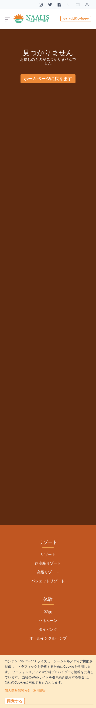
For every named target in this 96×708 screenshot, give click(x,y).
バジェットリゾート (48, 581)
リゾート (48, 554)
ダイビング (48, 629)
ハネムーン (48, 620)
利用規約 (39, 690)
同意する (15, 701)
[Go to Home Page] (31, 18)
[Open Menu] (9, 18)
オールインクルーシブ (48, 638)
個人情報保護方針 (18, 690)
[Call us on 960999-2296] (69, 4)
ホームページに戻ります (48, 78)
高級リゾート (48, 572)
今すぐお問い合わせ (76, 18)
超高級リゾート (48, 563)
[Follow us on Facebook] (60, 5)
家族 (48, 611)
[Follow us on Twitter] (50, 5)
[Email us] (78, 4)
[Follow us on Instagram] (41, 5)
